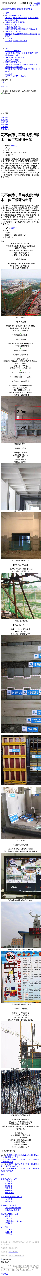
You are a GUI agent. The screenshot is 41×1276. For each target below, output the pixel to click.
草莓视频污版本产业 (13, 27)
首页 (7, 13)
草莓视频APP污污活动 (28, 34)
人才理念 (8, 41)
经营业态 (8, 34)
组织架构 (16, 18)
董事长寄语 (13, 20)
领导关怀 (16, 25)
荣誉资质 (31, 18)
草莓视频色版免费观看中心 (15, 22)
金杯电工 (36, 5)
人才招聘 (8, 38)
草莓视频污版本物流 (13, 29)
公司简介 (8, 18)
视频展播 (4, 127)
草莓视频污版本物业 (29, 29)
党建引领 (23, 18)
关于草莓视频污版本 (13, 15)
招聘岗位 (16, 41)
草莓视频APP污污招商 (14, 31)
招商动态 (8, 1223)
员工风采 (23, 41)
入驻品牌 (16, 34)
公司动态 (8, 25)
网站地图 (4, 1274)
